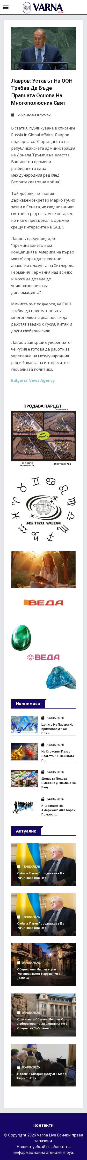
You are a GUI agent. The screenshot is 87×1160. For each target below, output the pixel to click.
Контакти (43, 1125)
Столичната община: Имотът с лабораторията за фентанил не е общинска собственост (42, 1024)
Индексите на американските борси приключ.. (58, 810)
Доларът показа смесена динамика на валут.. (58, 783)
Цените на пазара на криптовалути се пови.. (57, 729)
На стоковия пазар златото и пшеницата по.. (57, 756)
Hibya (68, 1152)
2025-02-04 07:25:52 (34, 114)
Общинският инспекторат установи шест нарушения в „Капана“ (38, 974)
